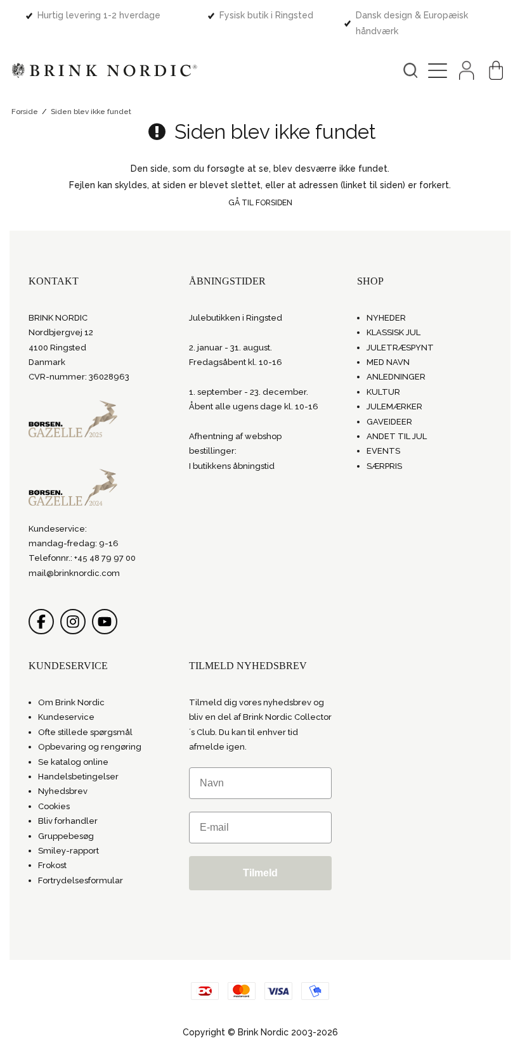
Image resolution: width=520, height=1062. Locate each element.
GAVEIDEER (389, 421)
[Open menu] (437, 70)
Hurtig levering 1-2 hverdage (98, 15)
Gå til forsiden (260, 202)
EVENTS (383, 451)
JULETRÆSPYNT (400, 347)
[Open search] (410, 70)
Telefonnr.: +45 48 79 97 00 (82, 558)
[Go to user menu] (466, 70)
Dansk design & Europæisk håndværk (412, 23)
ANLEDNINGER (396, 376)
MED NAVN (388, 362)
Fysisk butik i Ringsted (266, 15)
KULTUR (383, 392)
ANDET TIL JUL (397, 436)
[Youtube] (104, 621)
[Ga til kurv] (495, 70)
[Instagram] (73, 621)
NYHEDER (386, 318)
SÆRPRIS (384, 466)
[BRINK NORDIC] (105, 70)
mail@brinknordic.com (74, 573)
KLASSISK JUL (393, 332)
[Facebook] (41, 621)
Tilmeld (260, 872)
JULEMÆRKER (394, 406)
